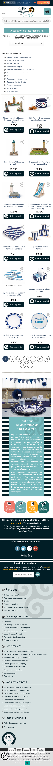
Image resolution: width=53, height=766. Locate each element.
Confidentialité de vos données (16, 631)
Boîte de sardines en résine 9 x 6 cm (39, 290)
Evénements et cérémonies (14, 667)
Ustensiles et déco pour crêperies (17, 693)
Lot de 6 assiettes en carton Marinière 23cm (14, 336)
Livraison (7, 621)
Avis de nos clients (11, 610)
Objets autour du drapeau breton (17, 690)
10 (47, 358)
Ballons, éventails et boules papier (19, 57)
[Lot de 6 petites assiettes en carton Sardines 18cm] (39, 321)
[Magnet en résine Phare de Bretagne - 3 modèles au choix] (13, 104)
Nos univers (8, 676)
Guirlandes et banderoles (15, 60)
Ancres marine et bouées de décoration (20, 70)
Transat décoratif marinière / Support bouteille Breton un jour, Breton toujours (39, 206)
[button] (4, 12)
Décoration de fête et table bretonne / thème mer (29, 36)
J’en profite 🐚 (43, 3)
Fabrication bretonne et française (17, 628)
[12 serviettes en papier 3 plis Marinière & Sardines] (13, 232)
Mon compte (9, 727)
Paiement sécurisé (11, 640)
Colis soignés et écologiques (15, 625)
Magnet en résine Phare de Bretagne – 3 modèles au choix (13, 120)
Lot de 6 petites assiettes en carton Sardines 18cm (39, 336)
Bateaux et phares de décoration (18, 73)
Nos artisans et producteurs (15, 598)
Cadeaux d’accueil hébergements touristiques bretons (25, 654)
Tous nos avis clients (33, 523)
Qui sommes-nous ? (11, 595)
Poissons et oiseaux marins (16, 76)
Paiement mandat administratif (16, 660)
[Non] (49, 759)
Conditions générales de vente (16, 607)
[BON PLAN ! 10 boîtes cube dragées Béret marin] (39, 104)
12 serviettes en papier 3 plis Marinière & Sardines (13, 248)
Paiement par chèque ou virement (17, 657)
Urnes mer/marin (12, 91)
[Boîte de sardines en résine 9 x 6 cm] (39, 275)
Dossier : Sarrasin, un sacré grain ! (17, 712)
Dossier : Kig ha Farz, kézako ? (15, 709)
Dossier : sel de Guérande (14, 699)
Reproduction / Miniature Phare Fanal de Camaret (14, 205)
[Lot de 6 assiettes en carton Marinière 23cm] (13, 321)
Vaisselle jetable (12, 88)
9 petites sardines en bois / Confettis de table (14, 294)
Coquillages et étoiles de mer (17, 79)
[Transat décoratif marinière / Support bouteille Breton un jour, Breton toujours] (39, 190)
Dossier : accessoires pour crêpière (17, 703)
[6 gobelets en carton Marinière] (39, 232)
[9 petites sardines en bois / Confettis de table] (13, 275)
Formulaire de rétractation (14, 637)
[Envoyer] (47, 20)
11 (23, 364)
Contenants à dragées (14, 67)
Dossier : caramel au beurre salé (16, 696)
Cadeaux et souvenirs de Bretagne (17, 687)
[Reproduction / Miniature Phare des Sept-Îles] (39, 147)
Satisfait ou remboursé (13, 634)
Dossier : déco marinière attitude (16, 706)
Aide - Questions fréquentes (15, 723)
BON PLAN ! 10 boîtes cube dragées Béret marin (39, 119)
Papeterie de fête (13, 63)
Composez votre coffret (13, 670)
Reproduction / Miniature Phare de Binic (14, 163)
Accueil (5, 36)
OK (27, 763)
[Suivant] (30, 365)
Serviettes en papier (14, 85)
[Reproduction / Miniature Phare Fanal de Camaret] (13, 190)
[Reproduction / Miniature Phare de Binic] (13, 147)
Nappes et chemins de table (16, 82)
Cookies (7, 601)
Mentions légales (11, 604)
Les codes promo (11, 673)
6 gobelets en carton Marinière (39, 248)
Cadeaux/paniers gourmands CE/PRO (18, 651)
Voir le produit (16, 129)
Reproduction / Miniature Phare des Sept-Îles (39, 163)
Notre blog (26, 555)
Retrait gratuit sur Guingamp (15, 664)
